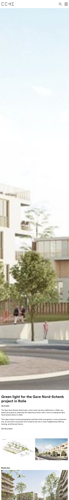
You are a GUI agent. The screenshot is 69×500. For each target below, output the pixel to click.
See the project (7, 428)
